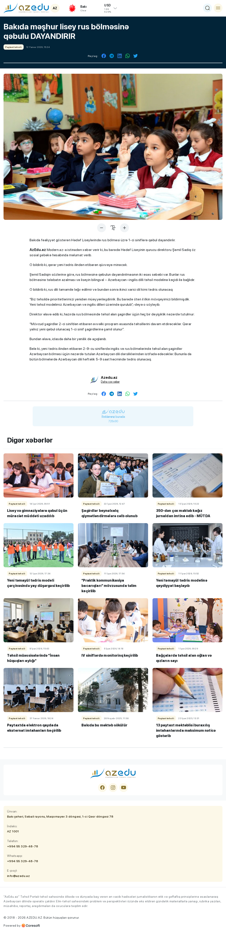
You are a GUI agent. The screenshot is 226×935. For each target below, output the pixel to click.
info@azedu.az (18, 876)
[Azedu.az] (26, 8)
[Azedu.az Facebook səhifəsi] (102, 787)
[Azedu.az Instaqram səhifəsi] (113, 787)
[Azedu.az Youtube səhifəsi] (123, 787)
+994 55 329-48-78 (22, 846)
